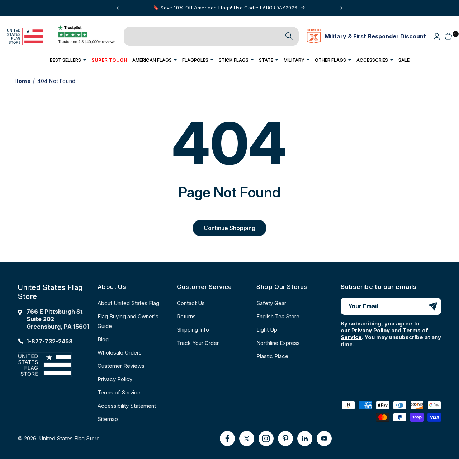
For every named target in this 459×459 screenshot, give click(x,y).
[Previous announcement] (118, 8)
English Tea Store (277, 316)
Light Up (266, 329)
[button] (68, 60)
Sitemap (108, 419)
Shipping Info (193, 329)
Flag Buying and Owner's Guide (128, 321)
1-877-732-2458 (50, 341)
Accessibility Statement (127, 405)
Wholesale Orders (120, 352)
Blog (103, 339)
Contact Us (191, 303)
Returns (186, 316)
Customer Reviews (121, 365)
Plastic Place (272, 356)
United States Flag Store (69, 438)
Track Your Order (198, 342)
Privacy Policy (115, 379)
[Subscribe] (433, 306)
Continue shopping (229, 227)
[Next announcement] (341, 8)
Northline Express (278, 342)
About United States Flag (128, 303)
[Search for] (289, 36)
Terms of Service (119, 392)
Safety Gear (271, 303)
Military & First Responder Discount (375, 36)
